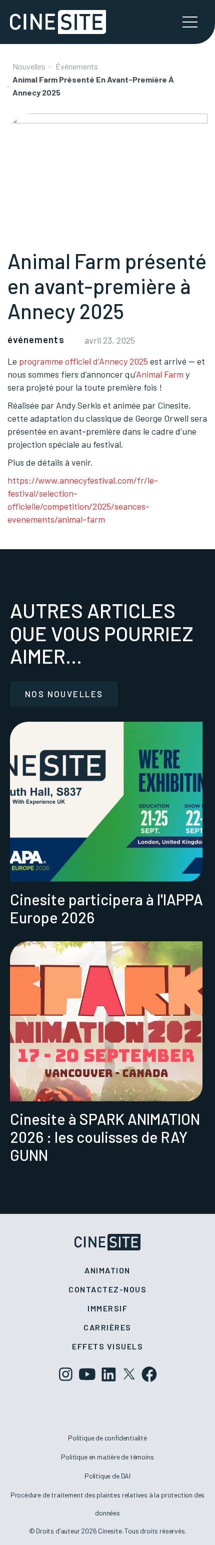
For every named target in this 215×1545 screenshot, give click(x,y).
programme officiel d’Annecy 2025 (83, 361)
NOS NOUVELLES (64, 694)
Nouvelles (29, 66)
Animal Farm (160, 374)
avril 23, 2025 (109, 340)
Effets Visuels (107, 1346)
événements (77, 66)
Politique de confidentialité (107, 1437)
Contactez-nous (107, 1289)
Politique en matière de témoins (107, 1456)
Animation (107, 1270)
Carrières (108, 1327)
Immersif (108, 1308)
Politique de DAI (107, 1475)
